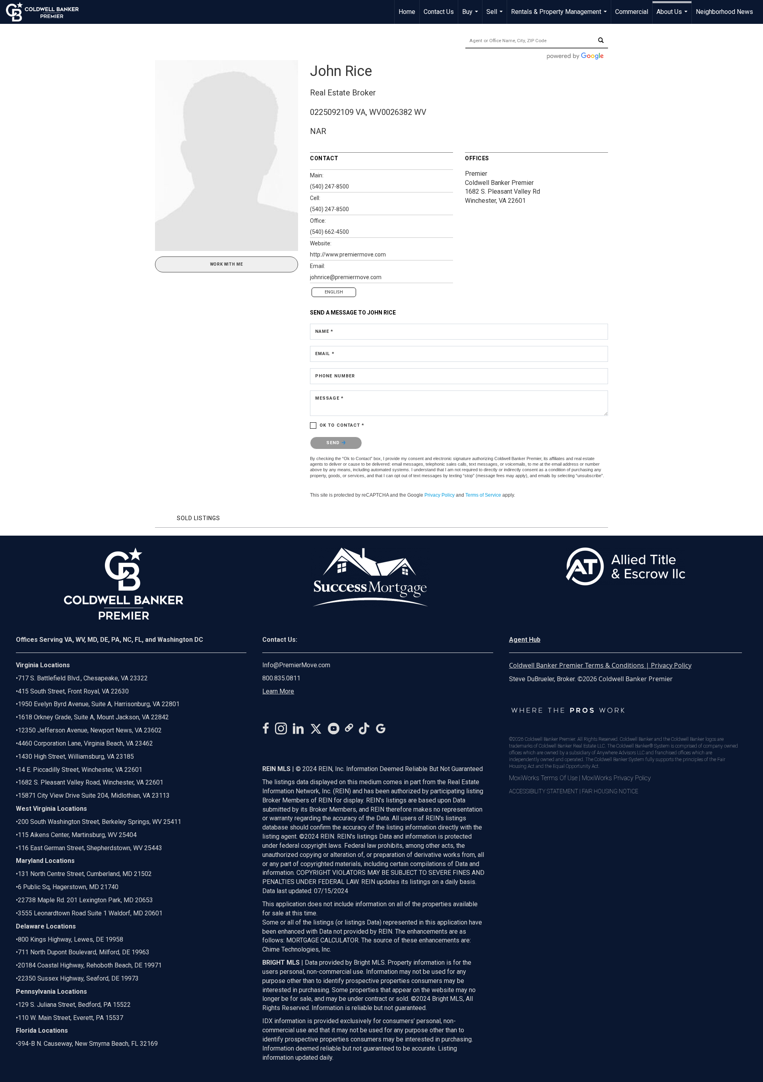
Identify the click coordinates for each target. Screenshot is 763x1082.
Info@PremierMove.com (296, 665)
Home (407, 12)
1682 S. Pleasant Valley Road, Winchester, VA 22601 (90, 782)
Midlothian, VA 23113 (93, 795)
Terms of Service (483, 495)
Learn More (278, 691)
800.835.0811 (281, 678)
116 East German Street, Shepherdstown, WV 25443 (90, 848)
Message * (329, 398)
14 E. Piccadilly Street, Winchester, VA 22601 (80, 769)
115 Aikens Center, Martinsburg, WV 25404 (77, 835)
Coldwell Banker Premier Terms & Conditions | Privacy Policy (600, 665)
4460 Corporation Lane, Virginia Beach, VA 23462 (85, 743)
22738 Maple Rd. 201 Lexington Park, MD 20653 (85, 900)
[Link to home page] (46, 12)
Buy (471, 16)
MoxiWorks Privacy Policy (616, 778)
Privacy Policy (439, 495)
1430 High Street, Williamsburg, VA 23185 (76, 756)
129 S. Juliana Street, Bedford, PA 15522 (74, 1004)
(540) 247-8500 (329, 186)
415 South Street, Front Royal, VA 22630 (73, 691)
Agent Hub (524, 639)
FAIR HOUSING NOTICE (610, 791)
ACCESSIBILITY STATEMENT (543, 791)
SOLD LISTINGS (198, 518)
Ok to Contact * (342, 425)
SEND (334, 442)
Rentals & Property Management (560, 16)
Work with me (226, 264)
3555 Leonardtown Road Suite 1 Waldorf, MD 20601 (90, 913)
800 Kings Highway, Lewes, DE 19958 (70, 939)
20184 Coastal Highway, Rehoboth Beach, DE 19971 (90, 965)
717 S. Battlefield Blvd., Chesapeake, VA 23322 (83, 678)
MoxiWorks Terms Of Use (543, 778)
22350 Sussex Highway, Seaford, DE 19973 (78, 978)
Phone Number (335, 376)
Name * (324, 331)
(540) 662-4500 (329, 232)
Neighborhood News (724, 12)
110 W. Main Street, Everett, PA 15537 (70, 1018)
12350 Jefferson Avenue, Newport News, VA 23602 (90, 730)
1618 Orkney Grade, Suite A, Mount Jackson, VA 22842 (93, 717)
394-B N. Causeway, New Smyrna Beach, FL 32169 (88, 1043)
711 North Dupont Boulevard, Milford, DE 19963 (83, 952)
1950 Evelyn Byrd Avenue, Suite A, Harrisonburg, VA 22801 (99, 704)
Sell (495, 16)
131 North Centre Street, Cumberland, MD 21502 (85, 874)
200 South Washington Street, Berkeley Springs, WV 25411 (99, 822)
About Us (672, 16)
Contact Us (439, 12)
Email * (325, 353)
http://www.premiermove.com (348, 254)
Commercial (631, 12)
